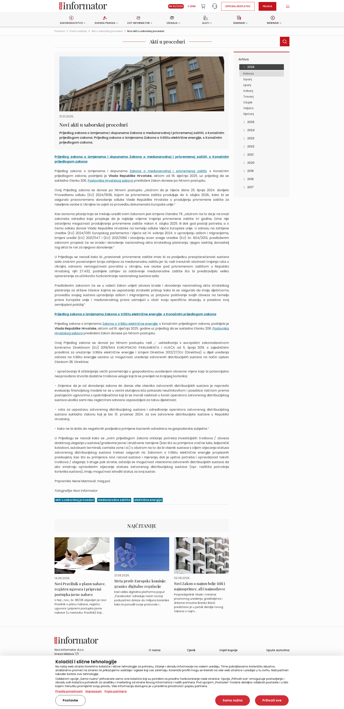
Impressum (93, 691)
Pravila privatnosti (69, 691)
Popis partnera (116, 691)
